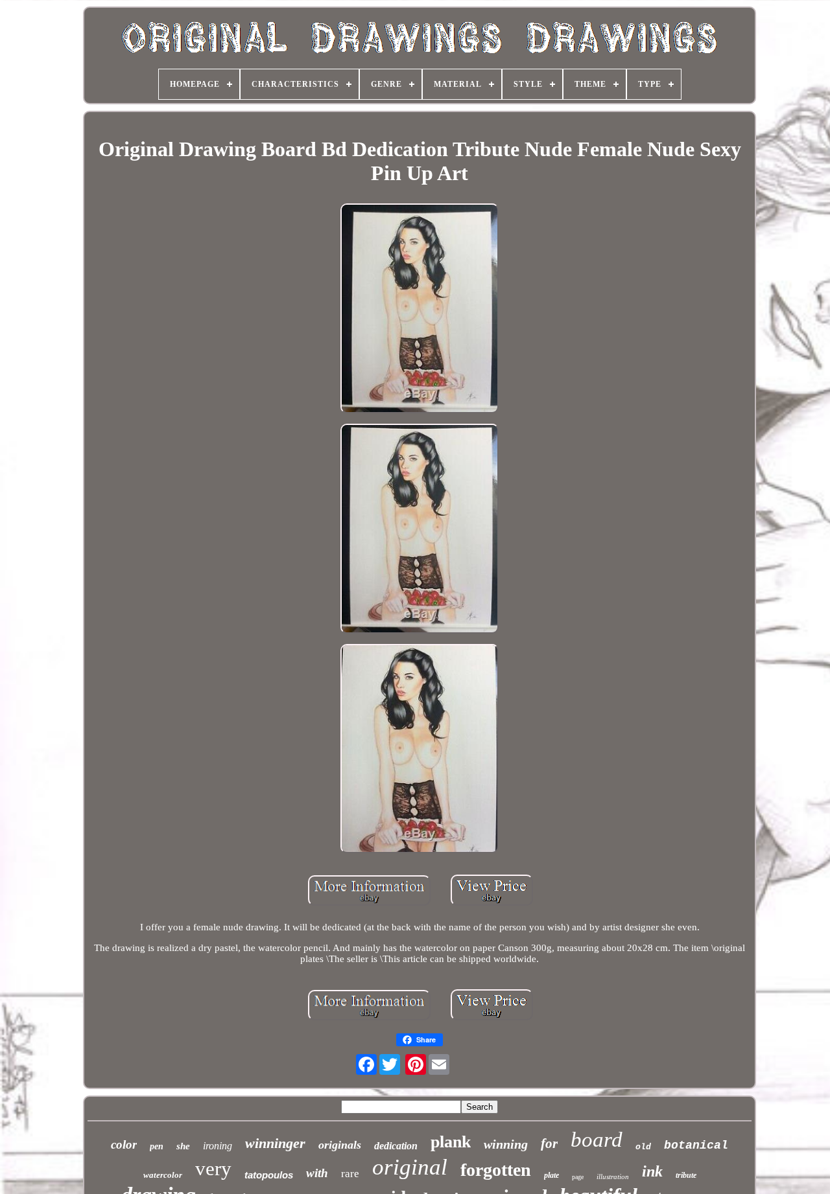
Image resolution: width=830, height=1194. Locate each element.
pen (156, 1146)
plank (451, 1141)
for (549, 1143)
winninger (275, 1143)
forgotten (495, 1170)
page (578, 1176)
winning (506, 1144)
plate (551, 1175)
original (409, 1167)
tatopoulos (268, 1174)
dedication (396, 1145)
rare (350, 1173)
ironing (217, 1145)
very (213, 1168)
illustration (613, 1176)
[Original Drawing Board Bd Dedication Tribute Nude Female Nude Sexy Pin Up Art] (419, 310)
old (643, 1147)
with (317, 1173)
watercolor (162, 1175)
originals (339, 1144)
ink (652, 1171)
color (124, 1144)
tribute (686, 1175)
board (596, 1139)
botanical (696, 1145)
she (183, 1146)
